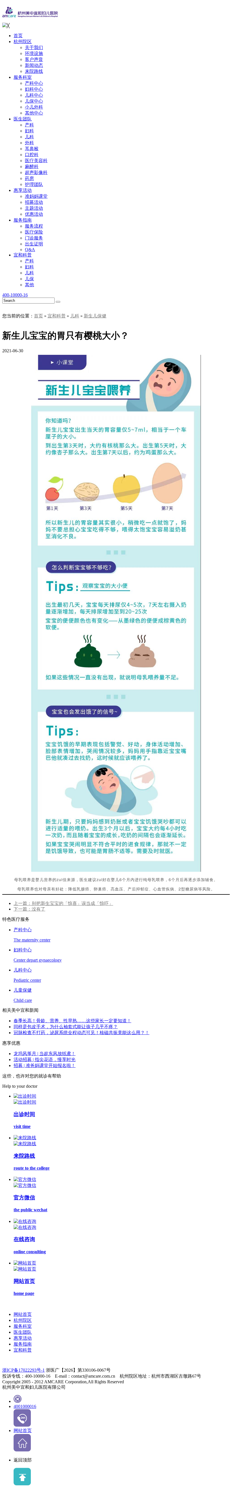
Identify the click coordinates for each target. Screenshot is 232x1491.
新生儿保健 (95, 315)
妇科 (29, 130)
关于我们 (34, 47)
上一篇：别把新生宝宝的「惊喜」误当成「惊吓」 (63, 903)
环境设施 (34, 53)
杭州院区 (23, 41)
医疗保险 (34, 232)
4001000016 (25, 1406)
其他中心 (34, 113)
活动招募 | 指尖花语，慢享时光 (45, 1059)
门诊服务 (34, 238)
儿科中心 (34, 95)
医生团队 (23, 118)
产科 (29, 124)
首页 (18, 35)
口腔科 (31, 154)
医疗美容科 (36, 160)
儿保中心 (34, 101)
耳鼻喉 (31, 148)
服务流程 (34, 226)
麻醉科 (31, 166)
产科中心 (34, 83)
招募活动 (34, 202)
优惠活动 (34, 214)
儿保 (29, 278)
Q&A (30, 249)
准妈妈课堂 (36, 196)
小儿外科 (34, 107)
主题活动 (34, 208)
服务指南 (23, 220)
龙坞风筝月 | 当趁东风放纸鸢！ (45, 1053)
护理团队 (34, 184)
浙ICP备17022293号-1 (23, 1370)
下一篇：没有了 (29, 909)
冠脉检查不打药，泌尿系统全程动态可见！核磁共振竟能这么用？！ (81, 1032)
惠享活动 (23, 190)
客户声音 (34, 59)
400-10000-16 (15, 294)
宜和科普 (23, 255)
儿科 (29, 136)
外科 (29, 142)
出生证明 (34, 243)
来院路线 (34, 71)
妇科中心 (34, 89)
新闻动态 (34, 65)
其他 (29, 284)
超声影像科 (36, 172)
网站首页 (23, 1314)
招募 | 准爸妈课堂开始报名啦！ (45, 1065)
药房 (29, 178)
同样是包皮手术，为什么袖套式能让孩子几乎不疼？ (66, 1026)
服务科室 (23, 77)
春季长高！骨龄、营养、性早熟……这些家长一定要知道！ (72, 1020)
